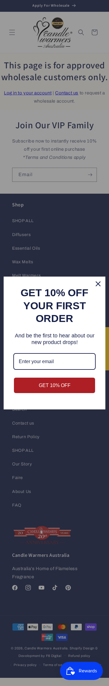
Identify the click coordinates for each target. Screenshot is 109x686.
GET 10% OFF (55, 385)
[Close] (98, 284)
